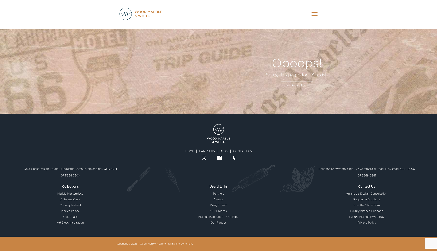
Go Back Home (296, 85)
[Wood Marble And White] (137, 14)
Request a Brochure (366, 199)
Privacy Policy (366, 222)
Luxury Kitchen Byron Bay (366, 217)
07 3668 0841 (367, 175)
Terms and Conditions (180, 244)
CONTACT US (242, 151)
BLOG (224, 151)
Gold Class (70, 217)
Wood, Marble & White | (154, 244)
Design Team (218, 205)
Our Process (218, 211)
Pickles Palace (70, 211)
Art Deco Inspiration (70, 222)
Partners (218, 193)
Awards (218, 199)
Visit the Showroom (367, 205)
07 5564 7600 (70, 175)
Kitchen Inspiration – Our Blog (218, 217)
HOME (189, 151)
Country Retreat (70, 205)
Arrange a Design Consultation (366, 193)
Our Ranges (218, 222)
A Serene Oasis (70, 199)
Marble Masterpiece (70, 193)
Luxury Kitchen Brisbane (366, 211)
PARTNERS (207, 151)
